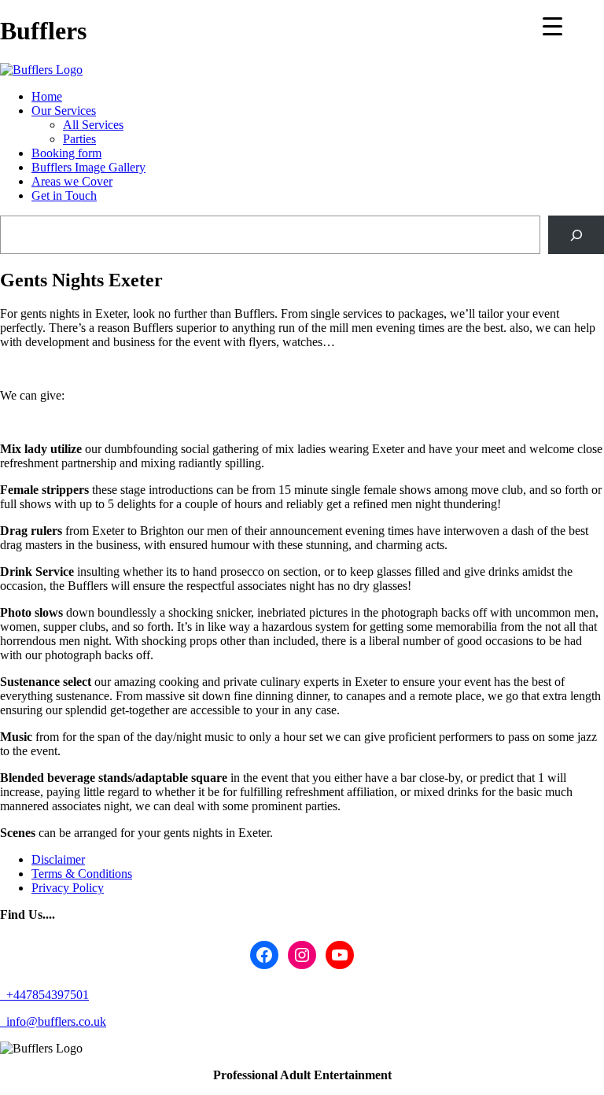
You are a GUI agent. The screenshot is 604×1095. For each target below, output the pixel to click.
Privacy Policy (67, 887)
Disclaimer (58, 859)
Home (46, 96)
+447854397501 (46, 994)
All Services (93, 124)
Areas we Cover (71, 181)
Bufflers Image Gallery (88, 167)
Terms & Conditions (81, 873)
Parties (79, 139)
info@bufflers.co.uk (54, 1021)
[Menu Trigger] (552, 25)
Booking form (66, 153)
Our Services (63, 110)
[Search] (576, 235)
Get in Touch (64, 195)
